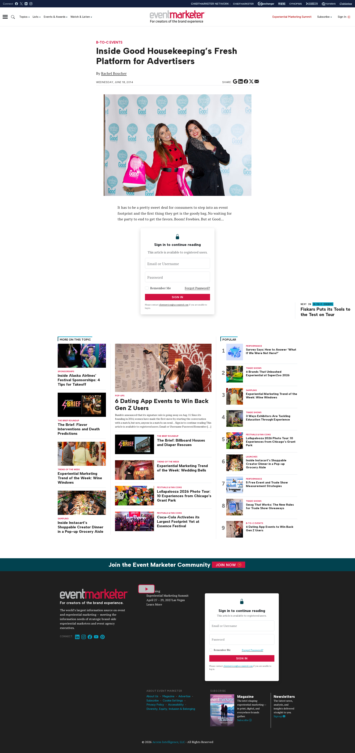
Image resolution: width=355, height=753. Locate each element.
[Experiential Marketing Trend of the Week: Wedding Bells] (134, 469)
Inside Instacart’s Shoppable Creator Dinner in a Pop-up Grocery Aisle (80, 527)
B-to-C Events (109, 42)
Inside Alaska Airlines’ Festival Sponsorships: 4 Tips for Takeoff (79, 380)
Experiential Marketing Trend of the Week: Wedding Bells (182, 468)
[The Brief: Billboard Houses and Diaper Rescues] (134, 444)
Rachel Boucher (114, 73)
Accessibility (176, 704)
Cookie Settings (173, 700)
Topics (23, 16)
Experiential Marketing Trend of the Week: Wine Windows (80, 478)
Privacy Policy (155, 704)
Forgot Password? (197, 288)
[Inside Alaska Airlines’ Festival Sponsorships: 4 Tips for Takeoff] (82, 355)
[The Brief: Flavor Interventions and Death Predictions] (82, 404)
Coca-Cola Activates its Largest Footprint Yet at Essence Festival (178, 521)
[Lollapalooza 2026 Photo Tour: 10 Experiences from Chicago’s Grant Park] (134, 495)
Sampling (63, 519)
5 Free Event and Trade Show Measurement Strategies (267, 484)
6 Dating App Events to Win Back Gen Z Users (269, 528)
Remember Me (160, 288)
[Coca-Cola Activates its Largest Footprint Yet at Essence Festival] (134, 521)
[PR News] (281, 4)
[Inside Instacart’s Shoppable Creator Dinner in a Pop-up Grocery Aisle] (82, 502)
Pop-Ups (119, 396)
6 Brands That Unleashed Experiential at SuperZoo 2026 (268, 373)
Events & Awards (54, 16)
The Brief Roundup (68, 421)
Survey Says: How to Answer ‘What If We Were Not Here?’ (271, 351)
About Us (152, 696)
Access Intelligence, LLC (168, 742)
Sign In (342, 16)
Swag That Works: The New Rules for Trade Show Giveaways (270, 506)
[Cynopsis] (295, 4)
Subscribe (323, 16)
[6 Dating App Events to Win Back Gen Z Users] (163, 367)
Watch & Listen (80, 16)
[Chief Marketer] (243, 4)
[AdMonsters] (329, 3)
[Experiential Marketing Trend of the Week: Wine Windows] (82, 453)
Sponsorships (66, 372)
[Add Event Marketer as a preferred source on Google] (235, 81)
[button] (5, 17)
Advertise (184, 696)
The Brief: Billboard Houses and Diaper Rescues (181, 442)
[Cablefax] (346, 4)
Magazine (168, 696)
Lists (35, 16)
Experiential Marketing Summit (292, 16)
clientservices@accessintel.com (173, 304)
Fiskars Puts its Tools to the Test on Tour (325, 311)
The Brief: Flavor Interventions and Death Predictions (79, 429)
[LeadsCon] (312, 4)
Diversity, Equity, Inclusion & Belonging (170, 709)
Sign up (278, 716)
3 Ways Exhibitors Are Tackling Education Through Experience (268, 417)
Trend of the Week (69, 470)
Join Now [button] (226, 564)
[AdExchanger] (266, 4)
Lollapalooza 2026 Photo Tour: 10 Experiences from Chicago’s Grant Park (184, 495)
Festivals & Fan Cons (169, 487)
